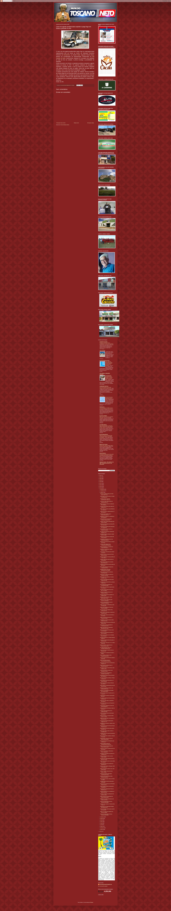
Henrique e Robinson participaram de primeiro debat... (107, 794)
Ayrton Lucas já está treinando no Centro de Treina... (106, 618)
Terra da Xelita (102, 350)
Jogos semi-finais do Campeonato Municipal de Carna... (106, 628)
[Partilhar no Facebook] (81, 85)
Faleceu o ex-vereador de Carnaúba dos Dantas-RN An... (106, 691)
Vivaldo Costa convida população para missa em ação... (107, 522)
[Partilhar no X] (79, 85)
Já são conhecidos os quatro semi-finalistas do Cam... (106, 671)
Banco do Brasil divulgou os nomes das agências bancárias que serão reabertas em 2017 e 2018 (106, 426)
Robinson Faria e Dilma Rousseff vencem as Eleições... (106, 600)
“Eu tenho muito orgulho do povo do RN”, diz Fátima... (106, 590)
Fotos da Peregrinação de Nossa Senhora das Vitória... (106, 802)
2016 (100, 484)
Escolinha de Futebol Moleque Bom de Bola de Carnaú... (107, 759)
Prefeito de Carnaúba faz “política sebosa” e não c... (106, 550)
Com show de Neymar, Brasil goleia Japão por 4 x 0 (106, 721)
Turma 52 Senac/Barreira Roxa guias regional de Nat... (107, 580)
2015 (100, 486)
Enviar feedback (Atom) (65, 124)
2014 (100, 487)
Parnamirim (67, 55)
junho (101, 821)
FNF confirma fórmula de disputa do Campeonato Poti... (106, 567)
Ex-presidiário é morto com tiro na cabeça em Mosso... (106, 529)
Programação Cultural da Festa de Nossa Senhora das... (106, 739)
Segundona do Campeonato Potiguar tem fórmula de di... (107, 807)
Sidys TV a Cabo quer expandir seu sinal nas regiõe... (106, 812)
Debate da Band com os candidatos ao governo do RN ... (107, 792)
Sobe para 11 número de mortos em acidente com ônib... (106, 575)
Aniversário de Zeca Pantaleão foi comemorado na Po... (106, 625)
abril (101, 824)
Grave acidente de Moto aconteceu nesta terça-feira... (106, 572)
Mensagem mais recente (60, 122)
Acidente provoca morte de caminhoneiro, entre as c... (105, 499)
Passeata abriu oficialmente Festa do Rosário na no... (107, 789)
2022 (100, 475)
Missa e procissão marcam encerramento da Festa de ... (106, 661)
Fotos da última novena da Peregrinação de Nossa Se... (106, 744)
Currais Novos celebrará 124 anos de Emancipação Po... (107, 706)
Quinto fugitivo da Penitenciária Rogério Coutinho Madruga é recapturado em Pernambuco (108, 363)
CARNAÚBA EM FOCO (104, 386)
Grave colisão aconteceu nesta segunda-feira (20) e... (105, 656)
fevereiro (102, 827)
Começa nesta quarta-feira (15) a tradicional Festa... (106, 711)
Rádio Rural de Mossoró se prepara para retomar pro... (106, 562)
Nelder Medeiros (103, 453)
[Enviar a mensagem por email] (77, 85)
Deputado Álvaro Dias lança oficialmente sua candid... (105, 570)
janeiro (101, 829)
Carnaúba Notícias (103, 424)
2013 (100, 831)
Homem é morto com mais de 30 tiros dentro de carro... (107, 555)
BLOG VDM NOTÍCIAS (104, 434)
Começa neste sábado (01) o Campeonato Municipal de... (105, 545)
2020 (100, 478)
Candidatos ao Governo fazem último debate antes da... (107, 620)
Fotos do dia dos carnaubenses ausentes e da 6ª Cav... (106, 673)
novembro (102, 490)
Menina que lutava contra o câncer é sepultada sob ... (106, 731)
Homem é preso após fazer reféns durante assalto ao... (106, 777)
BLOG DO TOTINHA (103, 415)
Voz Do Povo (102, 396)
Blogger (91, 902)
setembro (102, 816)
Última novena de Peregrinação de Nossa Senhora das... (106, 746)
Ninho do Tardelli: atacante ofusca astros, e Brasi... (106, 772)
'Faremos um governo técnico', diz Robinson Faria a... (106, 593)
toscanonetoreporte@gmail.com (106, 884)
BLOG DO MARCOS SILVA (104, 360)
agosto (101, 818)
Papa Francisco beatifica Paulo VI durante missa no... (106, 666)
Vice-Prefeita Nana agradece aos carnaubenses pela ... (106, 585)
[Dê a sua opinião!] (78, 85)
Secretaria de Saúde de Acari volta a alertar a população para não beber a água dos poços (107, 455)
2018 (100, 481)
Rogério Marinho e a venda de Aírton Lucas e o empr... (107, 716)
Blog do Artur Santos (104, 444)
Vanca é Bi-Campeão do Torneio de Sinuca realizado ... (106, 608)
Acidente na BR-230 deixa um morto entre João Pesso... (106, 494)
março (101, 826)
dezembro (102, 489)
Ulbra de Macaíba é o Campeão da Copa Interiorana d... (106, 547)
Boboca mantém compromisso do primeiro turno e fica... (106, 645)
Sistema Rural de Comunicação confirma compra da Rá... (106, 519)
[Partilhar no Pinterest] (82, 85)
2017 (100, 483)
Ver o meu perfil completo (102, 886)
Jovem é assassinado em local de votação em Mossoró (106, 603)
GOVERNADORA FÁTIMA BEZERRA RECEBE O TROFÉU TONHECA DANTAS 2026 (108, 377)
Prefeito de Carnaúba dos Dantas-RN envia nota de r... (107, 537)
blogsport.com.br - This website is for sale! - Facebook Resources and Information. (107, 463)
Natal (78, 55)
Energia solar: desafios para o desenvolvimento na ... (105, 514)
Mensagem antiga (90, 122)
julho (101, 820)
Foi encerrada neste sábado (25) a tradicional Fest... (106, 610)
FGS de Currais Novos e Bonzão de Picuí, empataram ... (106, 751)
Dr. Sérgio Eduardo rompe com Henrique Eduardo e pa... (105, 648)
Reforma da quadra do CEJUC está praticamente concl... (106, 688)
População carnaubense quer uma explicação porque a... (106, 540)
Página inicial (76, 122)
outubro (101, 492)
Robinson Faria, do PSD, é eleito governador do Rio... (106, 598)
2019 (100, 480)
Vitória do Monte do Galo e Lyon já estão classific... (106, 756)
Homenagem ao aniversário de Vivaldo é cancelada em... (107, 497)
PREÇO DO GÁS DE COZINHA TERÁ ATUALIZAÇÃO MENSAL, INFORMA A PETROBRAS (106, 436)
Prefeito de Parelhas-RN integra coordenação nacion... (106, 774)
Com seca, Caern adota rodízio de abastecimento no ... (106, 502)
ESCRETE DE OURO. (104, 341)
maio (101, 823)
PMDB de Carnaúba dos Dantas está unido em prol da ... (107, 799)
